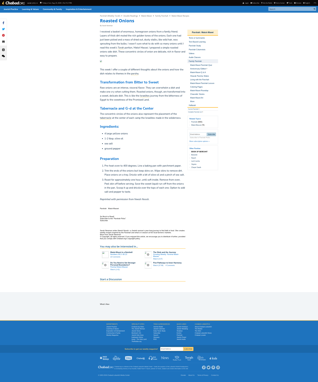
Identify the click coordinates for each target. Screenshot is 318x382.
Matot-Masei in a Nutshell (121, 252)
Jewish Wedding (182, 329)
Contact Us (215, 375)
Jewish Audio (181, 339)
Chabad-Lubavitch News (203, 333)
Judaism (164, 368)
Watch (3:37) (157, 259)
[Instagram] (218, 367)
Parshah (196, 32)
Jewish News (136, 331)
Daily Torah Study (159, 331)
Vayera (193, 164)
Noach (193, 158)
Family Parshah (161, 16)
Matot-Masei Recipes (180, 16)
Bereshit (194, 155)
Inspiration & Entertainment (78, 9)
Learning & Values (30, 9)
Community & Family (52, 9)
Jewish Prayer (181, 337)
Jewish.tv (128, 358)
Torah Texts (189, 358)
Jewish (172, 368)
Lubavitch (141, 366)
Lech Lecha (195, 161)
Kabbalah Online (137, 337)
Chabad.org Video (138, 327)
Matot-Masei (146, 16)
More (192, 101)
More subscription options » (199, 141)
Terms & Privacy (202, 375)
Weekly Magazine (112, 335)
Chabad (135, 366)
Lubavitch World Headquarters (179, 366)
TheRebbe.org (136, 341)
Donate (298, 3)
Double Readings (130, 16)
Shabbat (179, 331)
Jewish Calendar (159, 329)
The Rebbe (198, 329)
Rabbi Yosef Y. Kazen (143, 368)
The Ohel (198, 331)
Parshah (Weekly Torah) (110, 16)
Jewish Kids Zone (138, 335)
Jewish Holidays (182, 327)
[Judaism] (13, 3)
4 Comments (170, 265)
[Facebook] (204, 367)
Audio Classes (153, 358)
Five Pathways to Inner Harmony (167, 263)
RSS (155, 339)
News (165, 358)
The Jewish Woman (138, 329)
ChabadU (140, 358)
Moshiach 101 (136, 333)
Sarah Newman (107, 26)
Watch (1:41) (115, 269)
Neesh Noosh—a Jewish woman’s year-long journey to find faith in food (146, 231)
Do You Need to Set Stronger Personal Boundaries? (123, 264)
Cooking (177, 358)
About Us (191, 375)
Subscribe (156, 333)
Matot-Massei (196, 125)
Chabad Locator (200, 335)
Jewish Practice (11, 9)
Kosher (179, 333)
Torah (159, 368)
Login (247, 3)
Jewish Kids (213, 358)
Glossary (156, 337)
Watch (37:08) (158, 265)
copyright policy (134, 239)
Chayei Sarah (196, 167)
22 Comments (115, 257)
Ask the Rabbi (267, 3)
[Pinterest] (213, 367)
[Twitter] (208, 367)
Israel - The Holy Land (139, 339)
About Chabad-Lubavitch (203, 327)
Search (155, 335)
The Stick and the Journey (164, 252)
